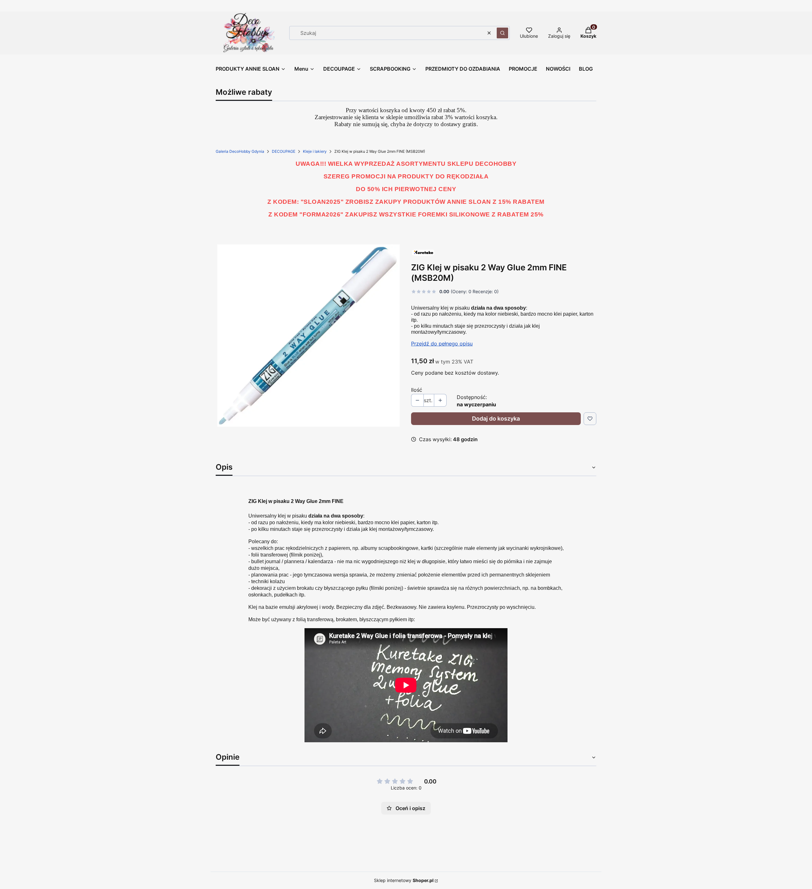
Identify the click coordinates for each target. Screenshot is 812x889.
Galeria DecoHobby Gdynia (240, 151)
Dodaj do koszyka (496, 418)
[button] (502, 33)
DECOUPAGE (283, 151)
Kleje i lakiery (315, 151)
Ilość (416, 390)
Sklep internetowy (404, 880)
